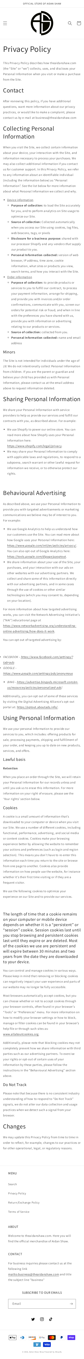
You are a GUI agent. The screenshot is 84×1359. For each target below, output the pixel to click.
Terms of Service (19, 1212)
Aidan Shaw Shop (36, 1352)
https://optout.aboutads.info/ (37, 707)
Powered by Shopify (53, 1352)
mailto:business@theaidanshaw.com (33, 1274)
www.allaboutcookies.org (21, 1034)
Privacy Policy (17, 1193)
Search (12, 1184)
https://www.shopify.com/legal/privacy (34, 446)
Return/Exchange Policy (23, 1202)
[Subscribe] (71, 1304)
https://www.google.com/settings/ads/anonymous (38, 673)
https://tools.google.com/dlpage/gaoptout (36, 556)
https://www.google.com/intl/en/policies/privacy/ (41, 545)
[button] (5, 23)
